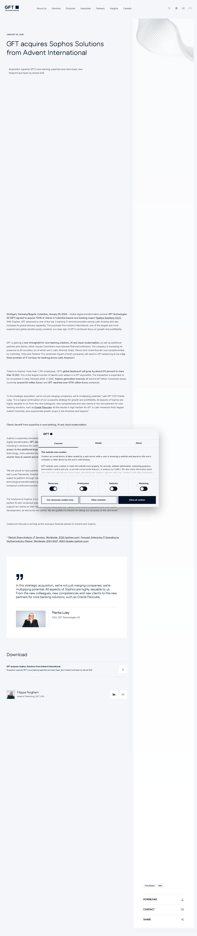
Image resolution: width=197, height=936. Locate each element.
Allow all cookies (137, 500)
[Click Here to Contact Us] (183, 8)
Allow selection (98, 500)
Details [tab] (98, 443)
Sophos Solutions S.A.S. (108, 317)
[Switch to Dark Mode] (190, 8)
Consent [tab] (58, 443)
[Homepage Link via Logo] (12, 8)
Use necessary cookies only (60, 500)
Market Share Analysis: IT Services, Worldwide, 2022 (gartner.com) (43, 537)
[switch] (83, 489)
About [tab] (139, 443)
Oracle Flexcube (43, 407)
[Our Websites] (176, 8)
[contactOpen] (123, 695)
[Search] (169, 8)
